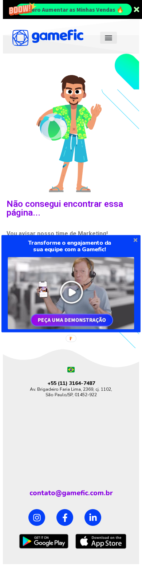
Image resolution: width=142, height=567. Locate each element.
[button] (70, 246)
